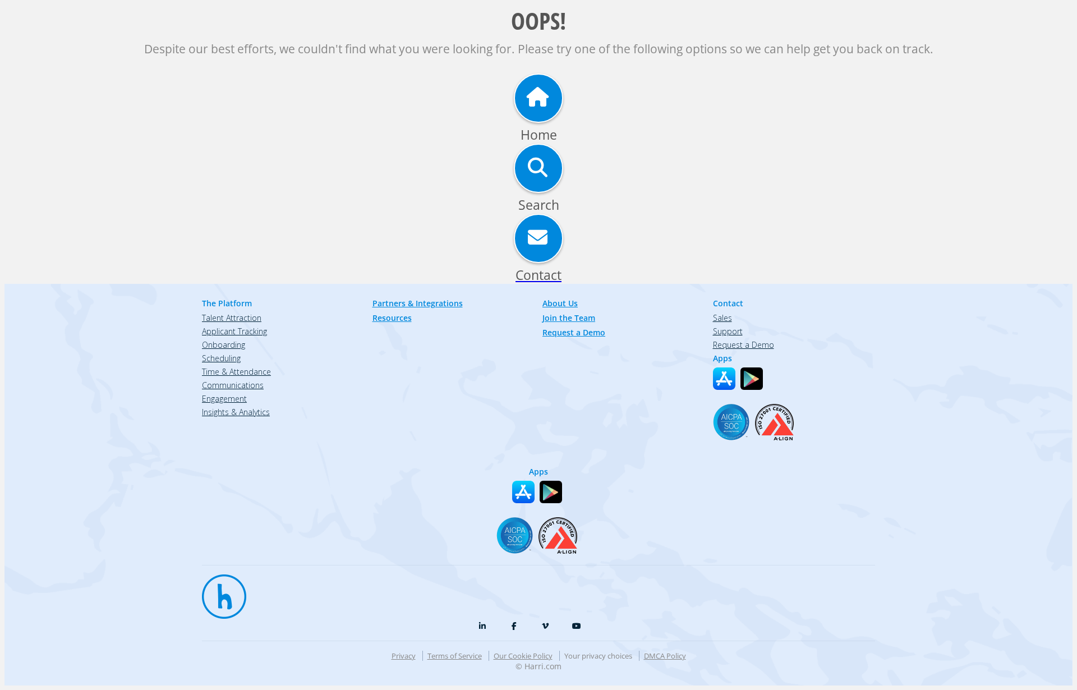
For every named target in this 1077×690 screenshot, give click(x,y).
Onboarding (223, 344)
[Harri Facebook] (513, 626)
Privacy (404, 656)
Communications (233, 385)
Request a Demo (573, 332)
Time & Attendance (236, 371)
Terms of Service (454, 656)
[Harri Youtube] (576, 626)
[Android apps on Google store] (751, 378)
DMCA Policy (665, 656)
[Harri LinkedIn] (482, 626)
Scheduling (221, 358)
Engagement (224, 398)
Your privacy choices (598, 656)
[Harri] (219, 591)
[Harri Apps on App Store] (724, 378)
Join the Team (568, 317)
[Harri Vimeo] (545, 626)
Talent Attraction (231, 317)
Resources (392, 317)
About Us (560, 303)
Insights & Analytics (236, 412)
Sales (722, 317)
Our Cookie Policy (523, 656)
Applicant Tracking (234, 331)
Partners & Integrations (417, 303)
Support (728, 331)
